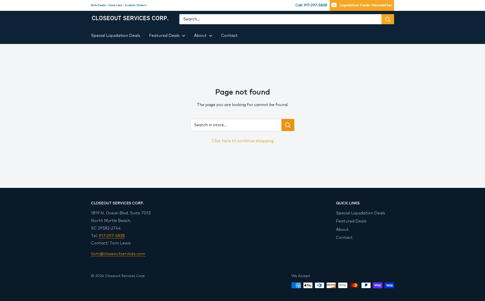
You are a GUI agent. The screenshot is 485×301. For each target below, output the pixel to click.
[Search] (387, 19)
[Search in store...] (287, 125)
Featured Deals (164, 36)
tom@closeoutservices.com (118, 254)
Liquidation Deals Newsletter (366, 5)
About (200, 36)
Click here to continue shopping (243, 141)
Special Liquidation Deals (115, 36)
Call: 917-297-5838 (311, 5)
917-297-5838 (112, 236)
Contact (229, 36)
